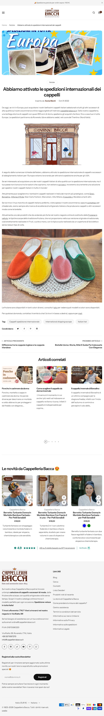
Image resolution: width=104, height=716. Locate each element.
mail (80, 313)
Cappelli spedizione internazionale (24, 321)
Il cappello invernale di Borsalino (85, 388)
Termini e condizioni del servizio (67, 612)
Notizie (12, 25)
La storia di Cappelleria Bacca (66, 599)
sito (55, 307)
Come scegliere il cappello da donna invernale (49, 389)
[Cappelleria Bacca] (52, 12)
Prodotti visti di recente (63, 594)
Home (4, 25)
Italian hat (82, 321)
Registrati (42, 677)
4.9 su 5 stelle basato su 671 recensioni (57, 548)
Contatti (56, 586)
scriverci (62, 184)
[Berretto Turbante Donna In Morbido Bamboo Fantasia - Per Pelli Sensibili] (17, 490)
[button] (45, 441)
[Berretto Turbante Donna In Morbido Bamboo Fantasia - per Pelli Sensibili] (86, 490)
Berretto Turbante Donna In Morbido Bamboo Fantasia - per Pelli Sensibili (86, 515)
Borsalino (6, 197)
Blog (55, 577)
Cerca (55, 582)
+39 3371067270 (9, 636)
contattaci (91, 203)
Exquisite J (68, 197)
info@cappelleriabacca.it (12, 639)
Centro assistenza (61, 607)
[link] (17, 328)
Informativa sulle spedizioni (65, 624)
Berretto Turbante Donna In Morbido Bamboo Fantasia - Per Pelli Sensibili (17, 515)
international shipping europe (59, 321)
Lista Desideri (59, 590)
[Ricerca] (94, 12)
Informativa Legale (61, 629)
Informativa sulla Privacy (64, 620)
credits (4, 711)
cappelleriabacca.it (68, 111)
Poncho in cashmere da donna (15, 388)
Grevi (91, 194)
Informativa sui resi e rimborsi (66, 616)
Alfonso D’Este (17, 197)
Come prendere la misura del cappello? (70, 603)
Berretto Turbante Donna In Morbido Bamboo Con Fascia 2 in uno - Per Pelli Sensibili (52, 515)
